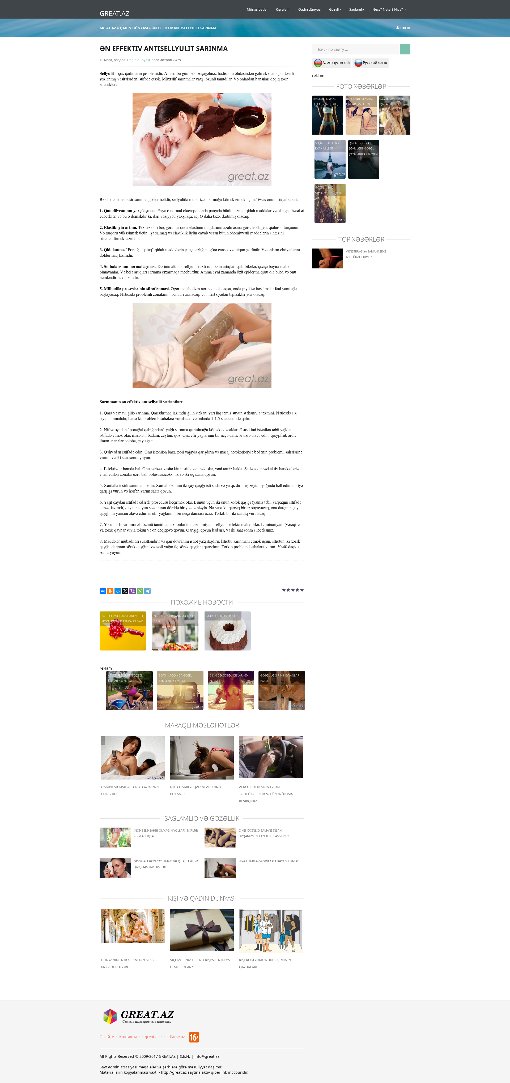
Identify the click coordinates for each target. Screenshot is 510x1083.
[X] (125, 591)
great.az (152, 1036)
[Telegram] (147, 591)
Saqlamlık (356, 9)
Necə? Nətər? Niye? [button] (388, 9)
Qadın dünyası (309, 9)
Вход (405, 27)
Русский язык (375, 62)
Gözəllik (335, 9)
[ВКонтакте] (103, 591)
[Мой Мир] (117, 591)
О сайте (107, 1036)
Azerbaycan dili (336, 62)
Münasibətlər (257, 9)
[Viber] (132, 591)
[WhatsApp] (140, 591)
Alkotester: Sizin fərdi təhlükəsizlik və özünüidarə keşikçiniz (267, 793)
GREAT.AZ (114, 13)
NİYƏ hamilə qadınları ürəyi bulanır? (269, 861)
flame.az (177, 1036)
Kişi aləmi (283, 9)
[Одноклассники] (110, 591)
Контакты (128, 1036)
